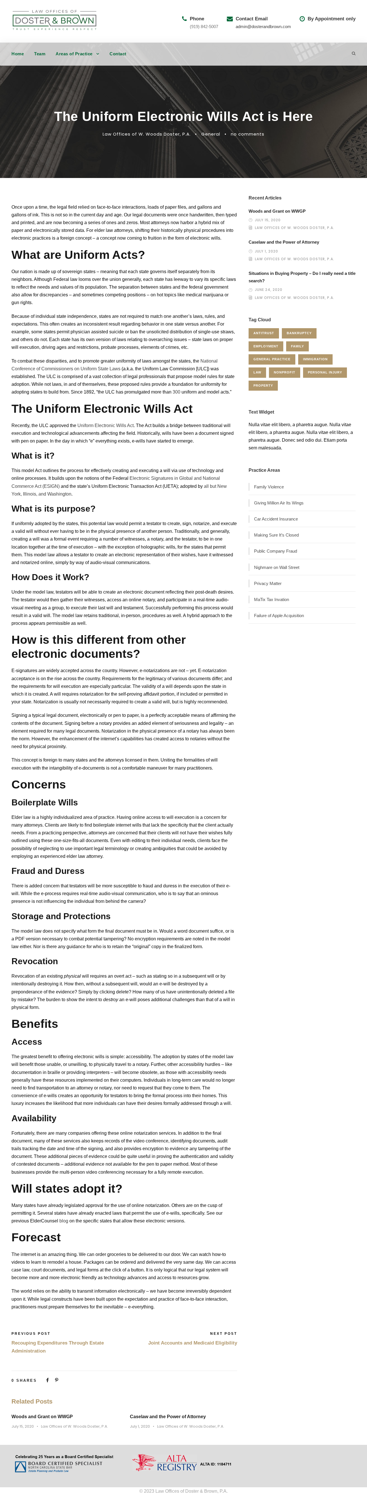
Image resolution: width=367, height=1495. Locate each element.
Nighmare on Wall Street (276, 567)
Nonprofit (284, 372)
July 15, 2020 (22, 1426)
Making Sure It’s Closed (276, 535)
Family (297, 346)
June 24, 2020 (268, 289)
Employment (265, 346)
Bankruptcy (299, 333)
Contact (118, 53)
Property (263, 385)
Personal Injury (325, 372)
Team (39, 53)
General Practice (271, 359)
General (210, 134)
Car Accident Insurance (276, 518)
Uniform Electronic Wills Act (105, 425)
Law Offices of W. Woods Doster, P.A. (147, 134)
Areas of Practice (74, 53)
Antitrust (263, 333)
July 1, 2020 (140, 1426)
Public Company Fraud (275, 551)
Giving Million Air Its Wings (279, 502)
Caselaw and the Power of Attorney (168, 1416)
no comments (247, 134)
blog (63, 1220)
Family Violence (269, 486)
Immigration (315, 359)
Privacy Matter (268, 583)
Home (17, 53)
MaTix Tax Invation (271, 599)
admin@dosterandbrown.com (263, 26)
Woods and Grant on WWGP (42, 1416)
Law (257, 372)
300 (176, 392)
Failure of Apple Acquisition (279, 615)
